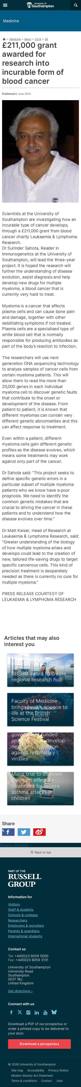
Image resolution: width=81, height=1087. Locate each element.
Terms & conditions (24, 1080)
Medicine (11, 21)
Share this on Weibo (39, 832)
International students (25, 936)
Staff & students (20, 909)
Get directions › (20, 991)
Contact (46, 1080)
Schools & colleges (23, 915)
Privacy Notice (58, 1070)
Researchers (17, 920)
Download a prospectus (39, 1044)
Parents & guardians (23, 931)
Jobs (59, 1080)
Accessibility (35, 1070)
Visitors (14, 904)
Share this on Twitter (24, 832)
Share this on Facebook (3, 830)
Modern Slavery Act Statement (32, 1075)
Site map (17, 1070)
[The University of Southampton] (40, 5)
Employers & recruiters (26, 925)
